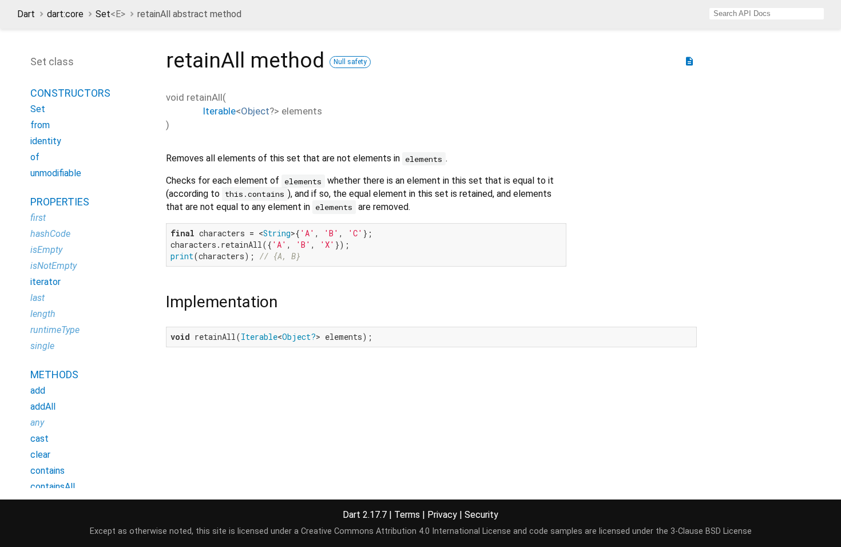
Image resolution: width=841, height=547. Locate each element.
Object (255, 111)
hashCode (50, 233)
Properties (59, 202)
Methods (54, 374)
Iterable (219, 111)
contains (47, 470)
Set (110, 14)
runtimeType (55, 329)
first (38, 217)
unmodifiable (55, 173)
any (37, 422)
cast (39, 438)
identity (45, 141)
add (37, 390)
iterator (45, 281)
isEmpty (46, 249)
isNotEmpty (53, 265)
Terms (407, 514)
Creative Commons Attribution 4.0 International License (406, 531)
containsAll (52, 486)
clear (40, 454)
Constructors (70, 93)
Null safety (350, 62)
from (40, 125)
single (42, 345)
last (37, 297)
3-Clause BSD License (711, 531)
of (34, 157)
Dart (26, 14)
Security (481, 514)
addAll (42, 406)
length (42, 313)
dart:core (65, 14)
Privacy (442, 514)
